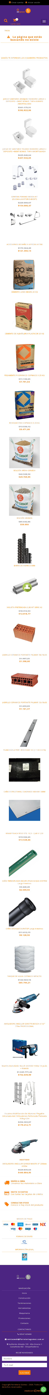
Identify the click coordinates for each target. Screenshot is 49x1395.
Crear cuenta (17, 2)
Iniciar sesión (34, 2)
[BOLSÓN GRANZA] (24, 500)
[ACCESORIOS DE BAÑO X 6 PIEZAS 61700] (24, 218)
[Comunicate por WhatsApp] (43, 1389)
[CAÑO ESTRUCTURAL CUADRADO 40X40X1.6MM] (24, 770)
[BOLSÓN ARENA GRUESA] (24, 452)
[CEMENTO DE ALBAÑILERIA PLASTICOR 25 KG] (24, 315)
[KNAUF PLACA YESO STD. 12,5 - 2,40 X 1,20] (24, 810)
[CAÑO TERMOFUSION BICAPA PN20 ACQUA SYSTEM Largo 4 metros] (24, 862)
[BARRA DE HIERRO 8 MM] (24, 547)
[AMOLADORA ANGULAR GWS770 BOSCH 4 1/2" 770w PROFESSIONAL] (24, 1003)
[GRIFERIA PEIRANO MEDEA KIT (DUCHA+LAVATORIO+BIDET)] (24, 177)
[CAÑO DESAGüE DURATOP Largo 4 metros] (24, 910)
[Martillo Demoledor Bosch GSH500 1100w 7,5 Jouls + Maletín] (24, 1048)
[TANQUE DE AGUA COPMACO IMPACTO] (24, 958)
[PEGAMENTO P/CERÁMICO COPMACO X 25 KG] (24, 357)
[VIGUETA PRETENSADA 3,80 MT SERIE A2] (24, 586)
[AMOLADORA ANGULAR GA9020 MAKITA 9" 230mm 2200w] (24, 1145)
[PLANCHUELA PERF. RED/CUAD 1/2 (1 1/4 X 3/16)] (24, 731)
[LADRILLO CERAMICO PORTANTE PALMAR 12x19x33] (24, 680)
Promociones (24, 1318)
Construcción (24, 1298)
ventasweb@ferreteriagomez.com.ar (25, 1339)
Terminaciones (24, 1303)
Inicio (7, 30)
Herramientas (24, 1308)
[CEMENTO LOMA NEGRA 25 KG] (24, 274)
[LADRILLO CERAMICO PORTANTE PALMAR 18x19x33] (24, 632)
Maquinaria (24, 1313)
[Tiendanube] (35, 1391)
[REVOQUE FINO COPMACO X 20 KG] (24, 405)
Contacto (25, 1323)
